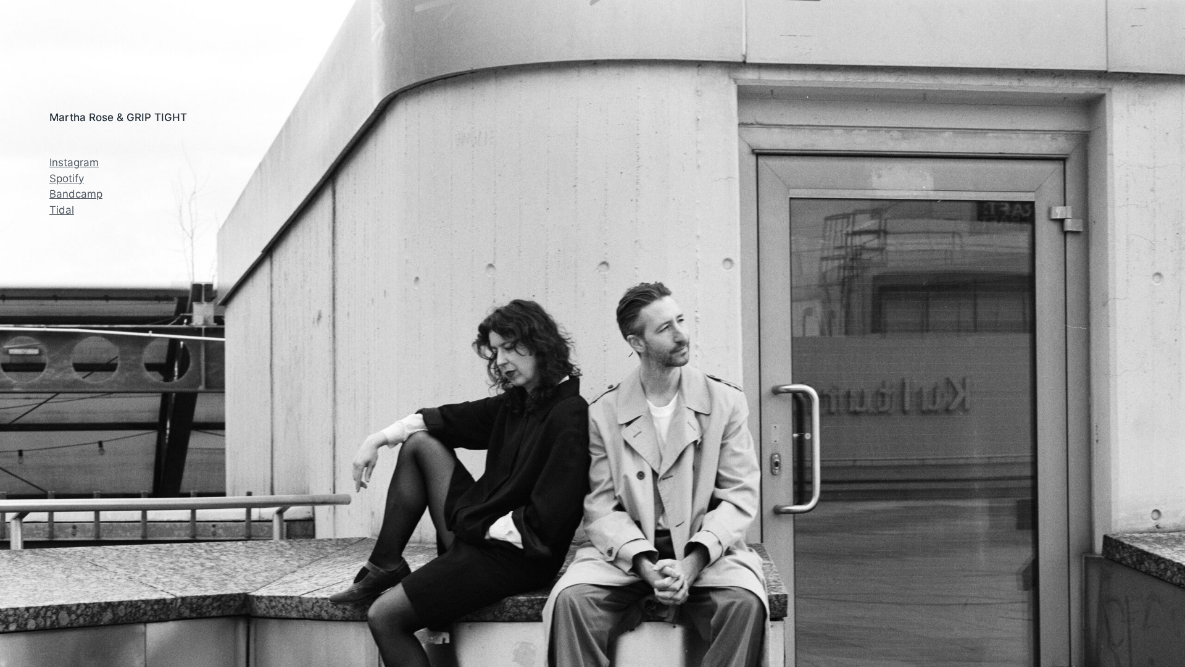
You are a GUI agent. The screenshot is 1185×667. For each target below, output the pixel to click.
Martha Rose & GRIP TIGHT (118, 117)
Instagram (74, 162)
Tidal (61, 210)
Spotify (66, 178)
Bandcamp (75, 194)
